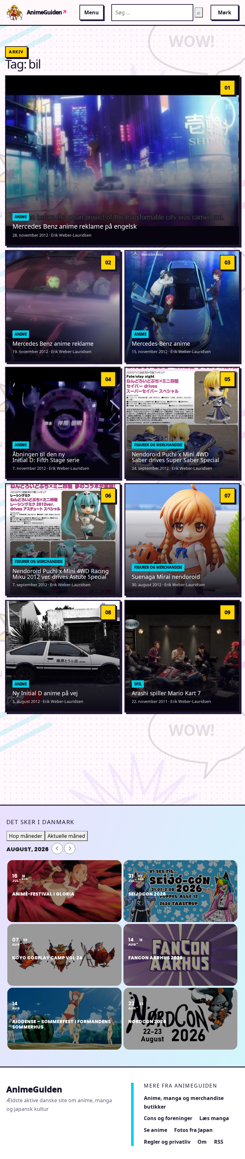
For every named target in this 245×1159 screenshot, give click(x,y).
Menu (91, 12)
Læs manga (214, 1118)
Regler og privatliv (167, 1141)
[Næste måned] (69, 848)
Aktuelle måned (66, 835)
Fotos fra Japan (193, 1129)
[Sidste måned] (57, 848)
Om (202, 1141)
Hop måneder (25, 835)
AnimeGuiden (47, 12)
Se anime (155, 1129)
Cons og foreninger (168, 1118)
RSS (218, 1141)
